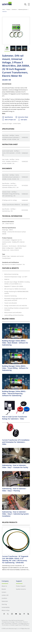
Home (3, 9)
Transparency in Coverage (8, 622)
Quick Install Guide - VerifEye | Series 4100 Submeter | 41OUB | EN (11, 153)
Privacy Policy (8, 623)
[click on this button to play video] (13, 48)
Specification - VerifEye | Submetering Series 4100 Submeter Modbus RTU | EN (10, 185)
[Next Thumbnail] (29, 49)
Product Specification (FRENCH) (11, 204)
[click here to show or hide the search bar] (25, 4)
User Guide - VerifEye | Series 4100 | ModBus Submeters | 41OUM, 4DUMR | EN (10, 161)
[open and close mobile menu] (29, 4)
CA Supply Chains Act (24, 623)
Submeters (4, 11)
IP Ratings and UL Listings (9, 200)
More (3, 113)
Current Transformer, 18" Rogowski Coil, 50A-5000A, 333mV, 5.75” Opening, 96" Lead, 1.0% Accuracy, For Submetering (15, 559)
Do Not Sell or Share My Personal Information (12, 620)
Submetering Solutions (22, 9)
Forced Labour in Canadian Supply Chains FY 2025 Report (15, 625)
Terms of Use (19, 622)
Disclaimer (14, 623)
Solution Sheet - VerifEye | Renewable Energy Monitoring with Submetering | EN (10, 194)
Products (8, 9)
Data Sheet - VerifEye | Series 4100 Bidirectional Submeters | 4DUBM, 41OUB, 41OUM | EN (11, 137)
